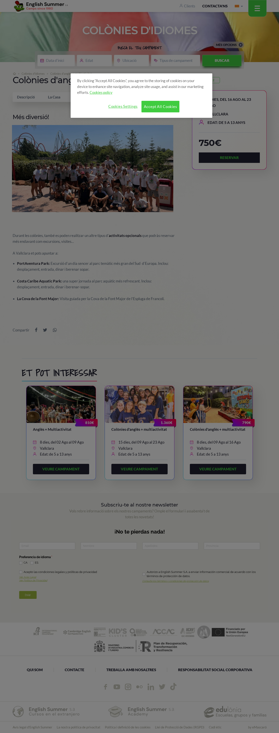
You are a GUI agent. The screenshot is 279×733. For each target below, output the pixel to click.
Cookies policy (101, 92)
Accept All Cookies (160, 106)
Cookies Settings (123, 106)
